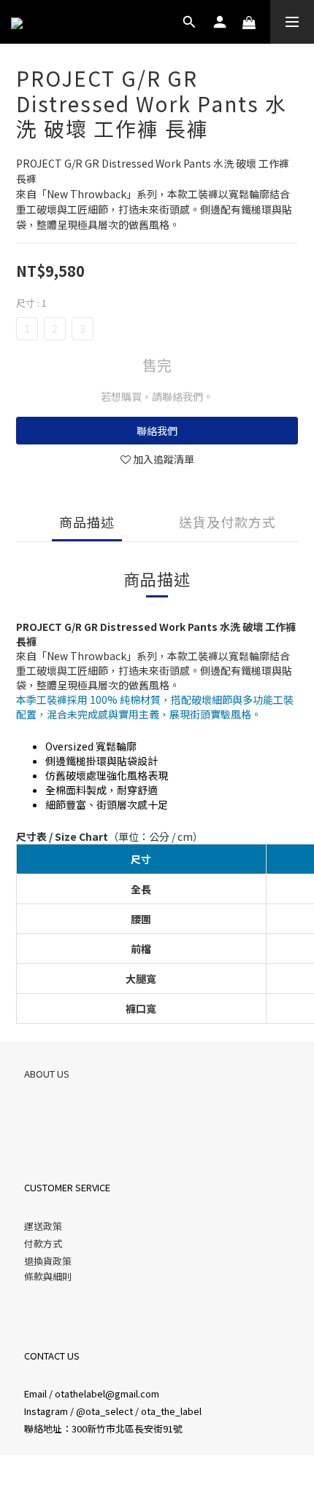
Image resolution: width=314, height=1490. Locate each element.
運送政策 (43, 1226)
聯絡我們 (157, 430)
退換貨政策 (48, 1261)
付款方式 (43, 1243)
